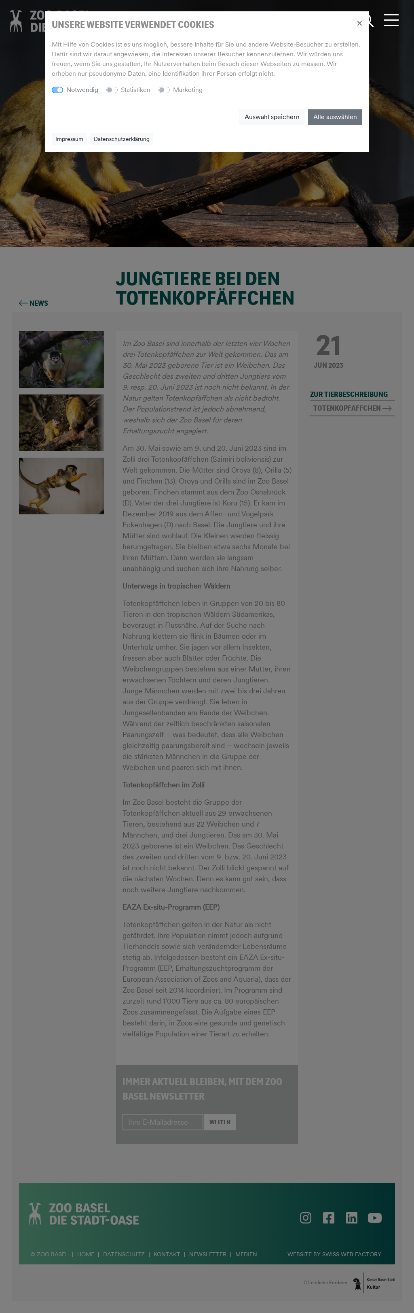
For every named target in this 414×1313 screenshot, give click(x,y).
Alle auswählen (335, 117)
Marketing (188, 90)
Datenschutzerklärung (122, 139)
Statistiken (135, 90)
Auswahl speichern (272, 117)
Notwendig (82, 90)
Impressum (69, 139)
